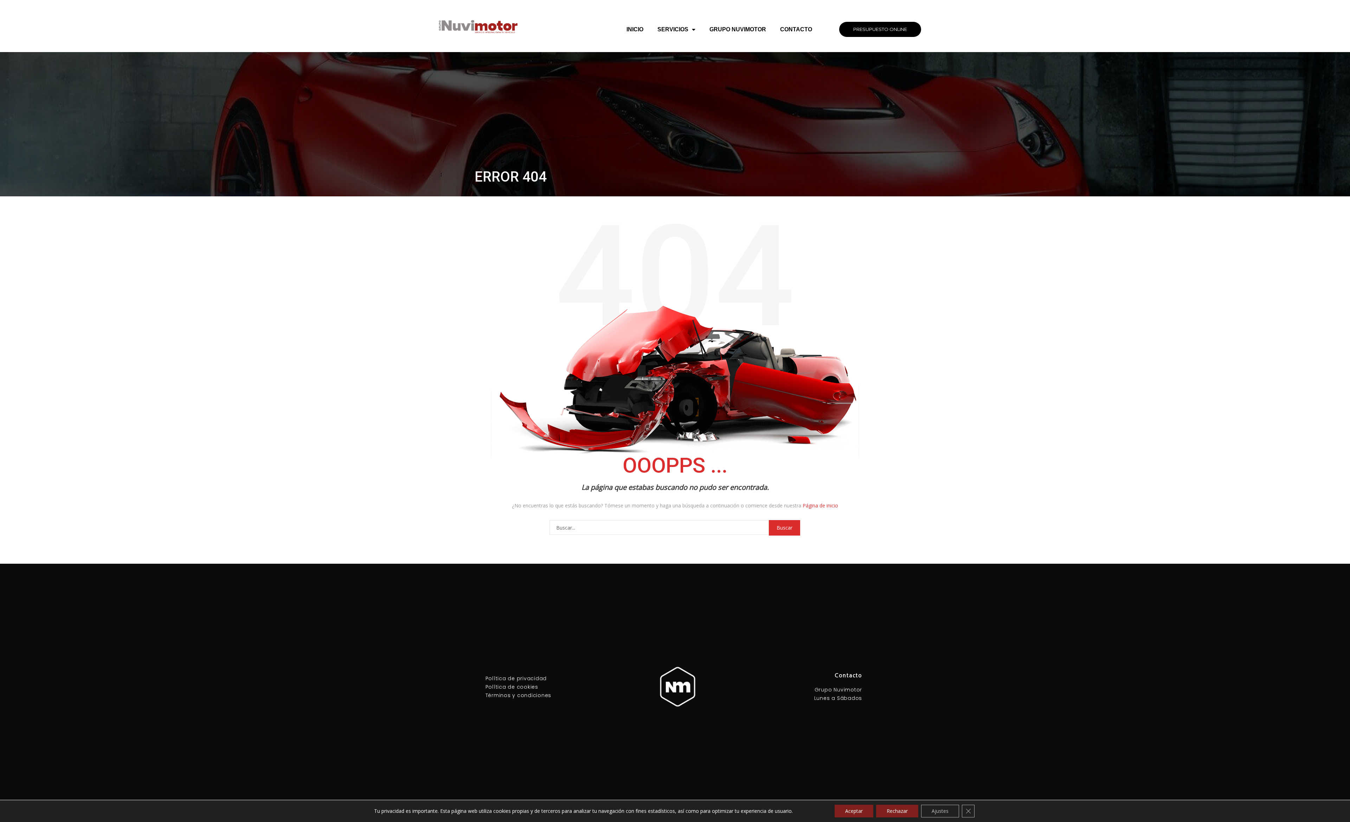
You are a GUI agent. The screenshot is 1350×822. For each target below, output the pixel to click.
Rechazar (897, 811)
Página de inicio (820, 505)
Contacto (796, 29)
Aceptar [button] (854, 811)
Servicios (672, 29)
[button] (880, 29)
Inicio (634, 29)
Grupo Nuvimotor (737, 29)
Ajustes (940, 811)
